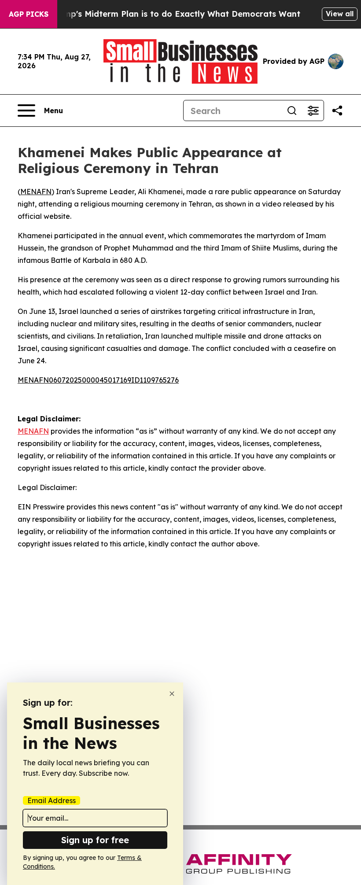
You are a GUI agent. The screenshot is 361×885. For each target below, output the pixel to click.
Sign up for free (95, 839)
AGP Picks (28, 14)
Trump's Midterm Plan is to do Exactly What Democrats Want (175, 14)
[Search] (291, 110)
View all (340, 13)
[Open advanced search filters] (313, 110)
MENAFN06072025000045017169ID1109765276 (98, 380)
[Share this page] (337, 110)
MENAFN (36, 191)
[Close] (172, 694)
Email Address (51, 800)
